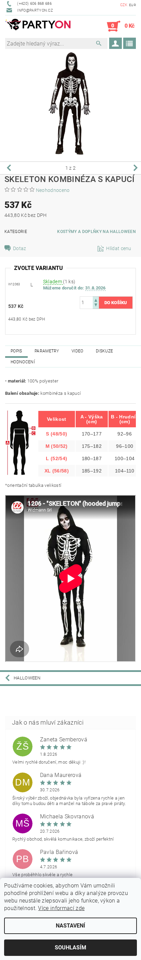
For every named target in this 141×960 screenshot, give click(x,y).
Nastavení (70, 925)
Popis (16, 351)
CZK (124, 5)
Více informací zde (61, 908)
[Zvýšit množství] (96, 299)
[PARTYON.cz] (37, 26)
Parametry (47, 351)
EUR (132, 5)
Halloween (27, 677)
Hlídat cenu (118, 248)
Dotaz (19, 248)
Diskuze (104, 351)
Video (78, 351)
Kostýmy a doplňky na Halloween (96, 231)
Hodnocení (23, 362)
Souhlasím (70, 947)
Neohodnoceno (53, 190)
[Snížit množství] (96, 305)
